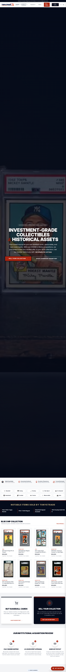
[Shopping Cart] (63, 4)
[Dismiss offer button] (50, 669)
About (40, 4)
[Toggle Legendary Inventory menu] (27, 4)
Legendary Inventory (24, 4)
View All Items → (60, 523)
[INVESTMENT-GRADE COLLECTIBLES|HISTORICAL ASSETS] (8, 4)
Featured (32, 4)
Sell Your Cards (46, 4)
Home (17, 4)
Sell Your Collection (18, 258)
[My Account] (61, 4)
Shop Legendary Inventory (46, 258)
